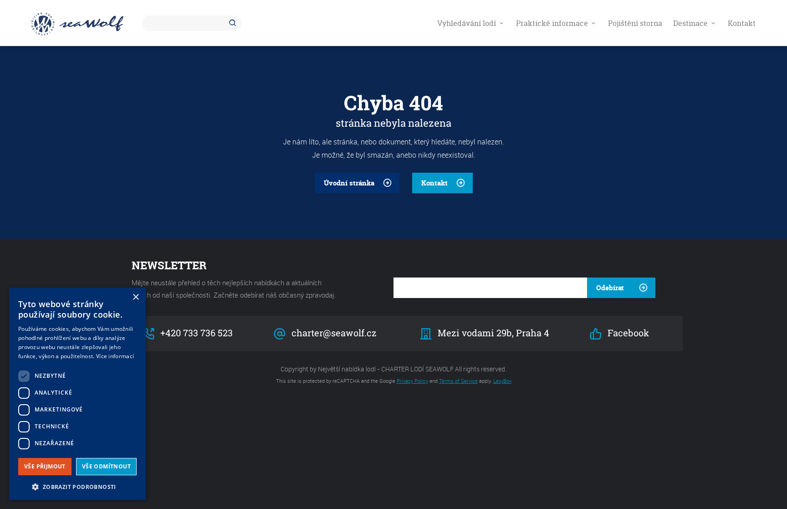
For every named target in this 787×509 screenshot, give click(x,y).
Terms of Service (458, 380)
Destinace (691, 23)
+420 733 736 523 (195, 333)
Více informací (115, 356)
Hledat (234, 23)
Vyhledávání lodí (467, 23)
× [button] (135, 297)
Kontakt (742, 23)
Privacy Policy (412, 380)
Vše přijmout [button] (45, 466)
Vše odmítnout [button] (106, 466)
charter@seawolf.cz (333, 333)
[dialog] (77, 394)
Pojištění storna (635, 23)
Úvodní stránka (349, 183)
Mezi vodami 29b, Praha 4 (493, 333)
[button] (77, 486)
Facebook (627, 333)
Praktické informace (553, 23)
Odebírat (610, 288)
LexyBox (502, 380)
